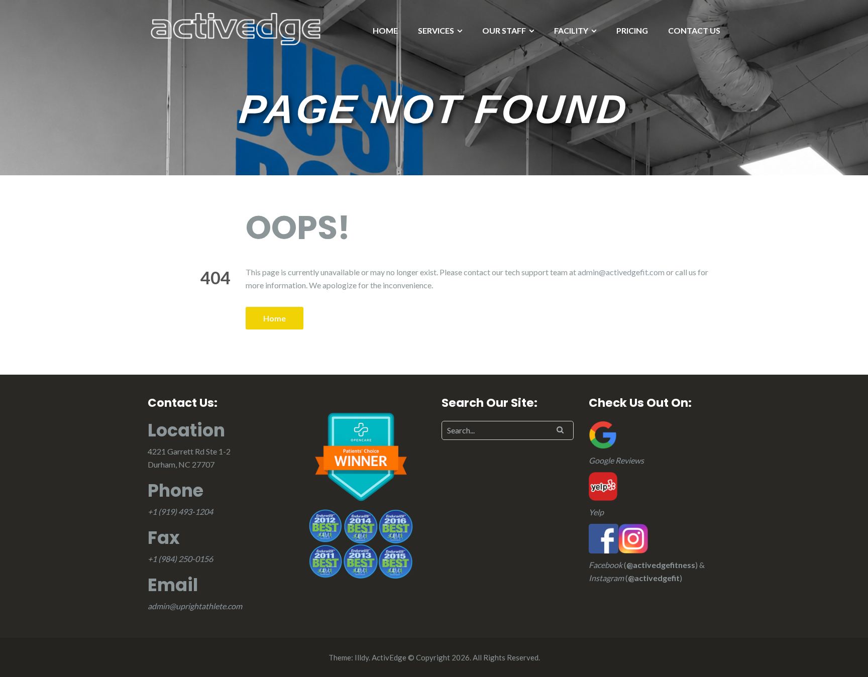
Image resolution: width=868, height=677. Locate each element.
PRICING (632, 30)
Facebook (605, 565)
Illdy (362, 657)
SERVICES (436, 30)
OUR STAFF (504, 30)
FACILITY (571, 30)
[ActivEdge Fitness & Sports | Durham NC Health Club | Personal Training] (235, 28)
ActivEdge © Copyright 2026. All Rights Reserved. (456, 657)
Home (274, 318)
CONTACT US (694, 30)
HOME (385, 30)
